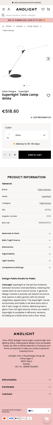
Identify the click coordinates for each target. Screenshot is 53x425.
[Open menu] (3, 9)
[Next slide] (48, 58)
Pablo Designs (9, 91)
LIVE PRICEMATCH (42, 117)
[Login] (8, 9)
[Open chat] (47, 419)
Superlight (24, 91)
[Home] (26, 9)
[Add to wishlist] (48, 95)
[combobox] (26, 15)
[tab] (24, 85)
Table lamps (45, 203)
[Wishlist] (43, 9)
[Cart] (48, 9)
